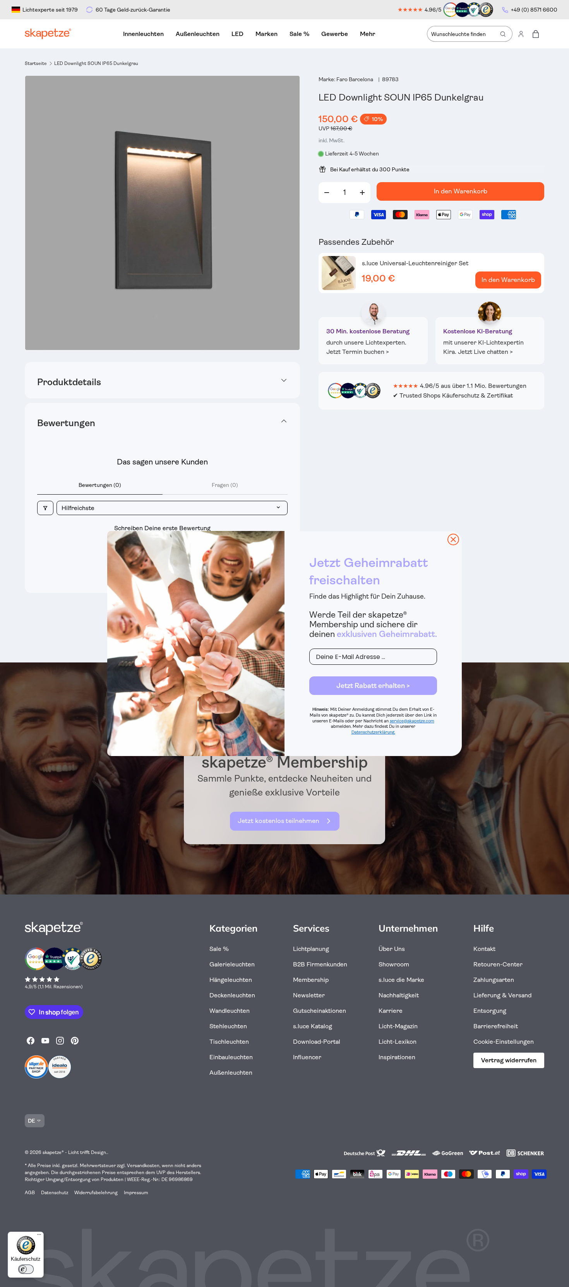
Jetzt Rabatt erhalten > (373, 686)
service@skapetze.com (412, 721)
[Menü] (39, 1236)
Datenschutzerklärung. (373, 732)
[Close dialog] (453, 539)
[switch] (26, 1269)
